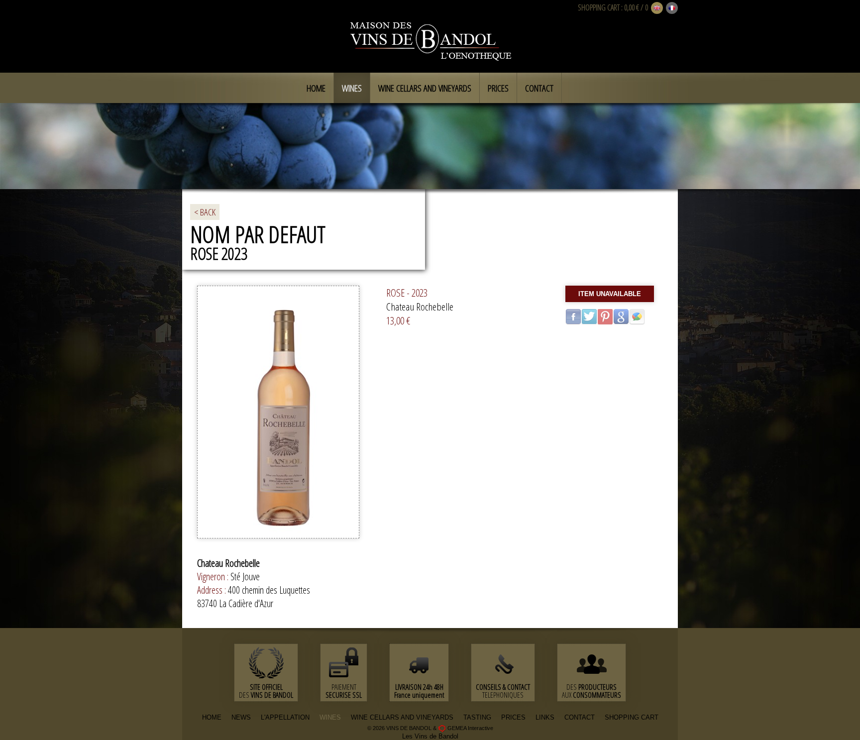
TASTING (477, 717)
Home (316, 88)
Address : (212, 590)
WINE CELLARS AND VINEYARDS (402, 717)
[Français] (672, 8)
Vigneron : (213, 576)
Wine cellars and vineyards (424, 88)
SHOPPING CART (599, 7)
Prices (498, 88)
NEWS (241, 717)
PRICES (513, 717)
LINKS (545, 717)
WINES (330, 717)
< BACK (204, 212)
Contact (539, 88)
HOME (211, 717)
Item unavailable (609, 294)
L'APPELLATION (285, 717)
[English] (657, 8)
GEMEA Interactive (470, 728)
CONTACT (579, 717)
